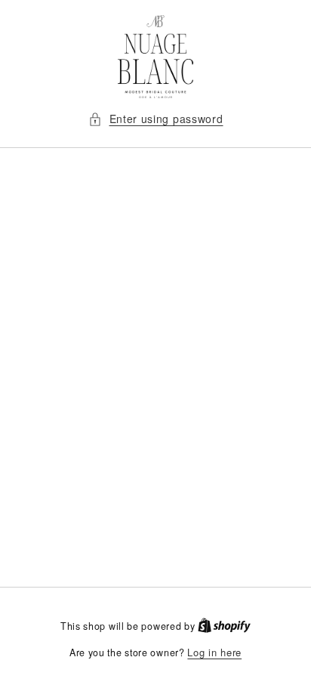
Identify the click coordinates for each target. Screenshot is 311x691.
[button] (155, 119)
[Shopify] (224, 626)
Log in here (214, 652)
